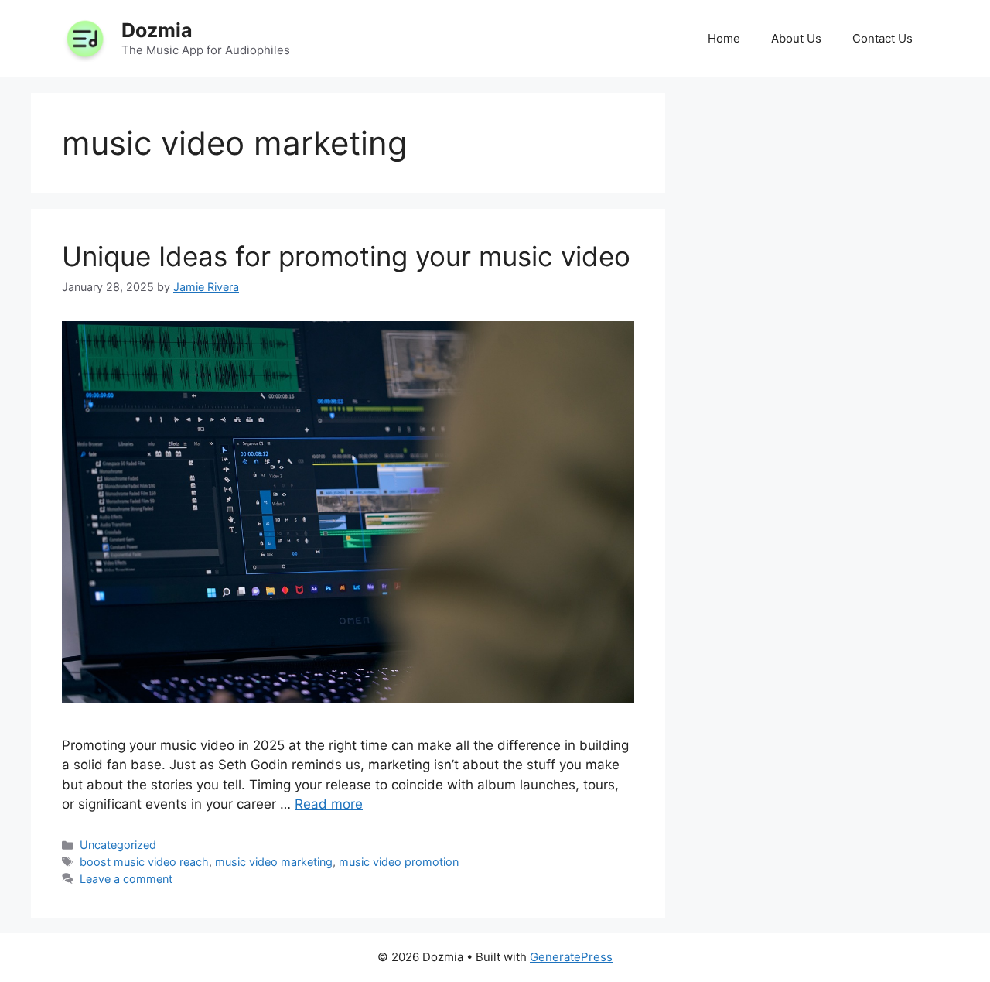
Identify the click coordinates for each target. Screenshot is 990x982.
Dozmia (157, 30)
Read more (329, 804)
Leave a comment (126, 878)
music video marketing (274, 861)
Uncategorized (118, 844)
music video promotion (399, 861)
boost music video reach (144, 861)
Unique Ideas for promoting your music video (346, 256)
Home (724, 38)
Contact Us (882, 38)
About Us (796, 38)
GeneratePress (571, 956)
